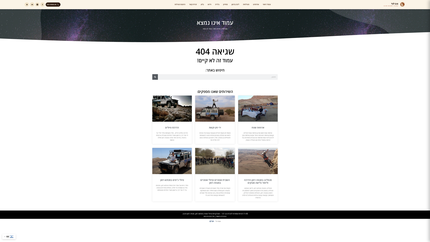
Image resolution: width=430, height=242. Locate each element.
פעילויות (246, 4)
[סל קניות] (27, 4)
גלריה (217, 4)
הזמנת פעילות (180, 4)
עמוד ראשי (267, 4)
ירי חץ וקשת (215, 127)
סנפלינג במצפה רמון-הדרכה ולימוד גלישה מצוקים (258, 181)
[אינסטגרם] (37, 4)
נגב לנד (224, 29)
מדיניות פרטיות (209, 216)
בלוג (202, 4)
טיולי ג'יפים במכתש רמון (172, 180)
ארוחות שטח (258, 127)
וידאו (209, 4)
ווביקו (211, 221)
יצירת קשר (193, 4)
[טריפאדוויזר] (32, 4)
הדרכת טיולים (172, 127)
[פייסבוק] (42, 4)
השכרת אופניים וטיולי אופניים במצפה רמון (215, 181)
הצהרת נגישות (221, 216)
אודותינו (256, 4)
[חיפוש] (155, 77)
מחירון (225, 4)
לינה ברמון (235, 4)
